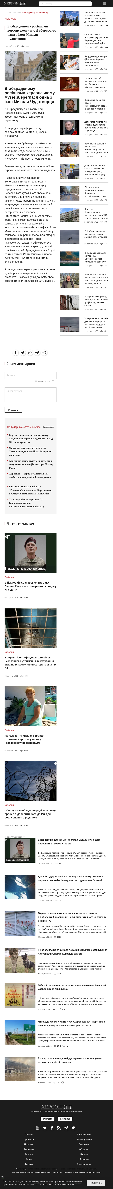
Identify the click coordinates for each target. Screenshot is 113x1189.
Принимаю (96, 1183)
